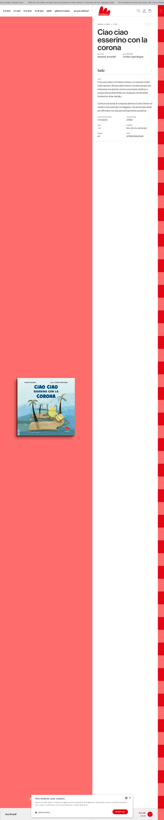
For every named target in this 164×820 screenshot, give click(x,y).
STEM (115, 24)
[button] (42, 812)
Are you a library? (81, 11)
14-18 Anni (39, 11)
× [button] (130, 798)
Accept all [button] (120, 812)
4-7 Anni (16, 11)
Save (147, 24)
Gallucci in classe (62, 11)
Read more (83, 805)
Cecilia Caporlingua (133, 57)
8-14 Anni (28, 11)
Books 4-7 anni (104, 24)
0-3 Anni (6, 11)
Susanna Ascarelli (107, 57)
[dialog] (82, 806)
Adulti (49, 11)
